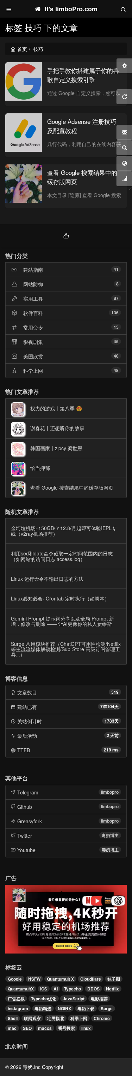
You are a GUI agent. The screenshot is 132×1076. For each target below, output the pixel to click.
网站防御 (33, 284)
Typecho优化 (43, 998)
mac (12, 1028)
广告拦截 (16, 998)
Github (24, 806)
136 (115, 312)
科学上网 (33, 370)
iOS (43, 989)
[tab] (66, 234)
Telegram (27, 792)
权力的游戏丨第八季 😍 (56, 408)
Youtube (26, 850)
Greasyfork (29, 821)
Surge (107, 1008)
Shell (13, 1018)
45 (116, 341)
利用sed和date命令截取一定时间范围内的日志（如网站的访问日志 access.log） (62, 556)
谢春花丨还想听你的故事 (57, 428)
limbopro (110, 792)
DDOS (93, 989)
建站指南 (33, 269)
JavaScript (73, 998)
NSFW (34, 979)
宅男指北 (55, 1018)
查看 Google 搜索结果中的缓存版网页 (71, 487)
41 (116, 269)
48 (116, 370)
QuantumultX (21, 989)
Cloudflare (90, 979)
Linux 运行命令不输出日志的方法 (47, 578)
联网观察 (32, 1018)
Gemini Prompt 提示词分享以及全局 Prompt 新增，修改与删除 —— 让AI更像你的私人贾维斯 (62, 621)
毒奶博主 (110, 835)
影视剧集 (33, 341)
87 (116, 298)
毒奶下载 (85, 1008)
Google (15, 979)
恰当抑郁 (40, 467)
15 (116, 327)
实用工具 (33, 298)
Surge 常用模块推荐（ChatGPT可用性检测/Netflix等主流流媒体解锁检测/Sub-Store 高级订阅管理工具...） (66, 649)
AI (56, 989)
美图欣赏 (33, 356)
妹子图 (113, 979)
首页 (22, 48)
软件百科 (33, 312)
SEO (27, 1028)
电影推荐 (99, 998)
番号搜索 (66, 1028)
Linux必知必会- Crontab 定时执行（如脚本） (60, 598)
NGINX (64, 1008)
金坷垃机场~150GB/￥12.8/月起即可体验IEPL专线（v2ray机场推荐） (64, 530)
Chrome (102, 1018)
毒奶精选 (42, 1008)
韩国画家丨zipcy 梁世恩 (56, 448)
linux (86, 1028)
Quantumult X (60, 979)
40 (116, 356)
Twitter (24, 835)
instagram (18, 1008)
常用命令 (33, 327)
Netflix (112, 989)
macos (45, 1028)
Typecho (72, 989)
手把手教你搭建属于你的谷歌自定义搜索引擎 (83, 75)
